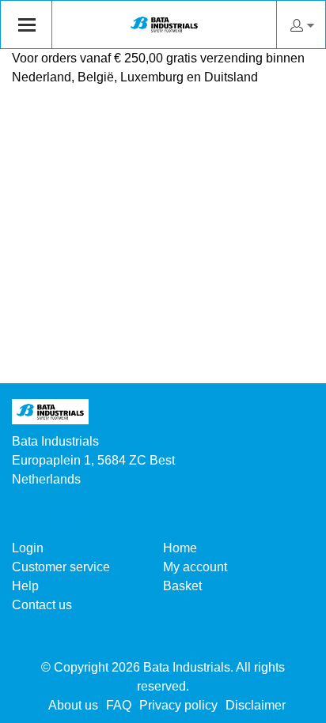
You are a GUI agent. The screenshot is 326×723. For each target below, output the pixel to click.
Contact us (42, 605)
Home (180, 548)
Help (25, 586)
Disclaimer (256, 705)
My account (195, 567)
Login (28, 548)
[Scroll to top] (292, 705)
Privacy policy (178, 705)
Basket (182, 586)
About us (73, 705)
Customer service (61, 567)
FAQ (118, 705)
